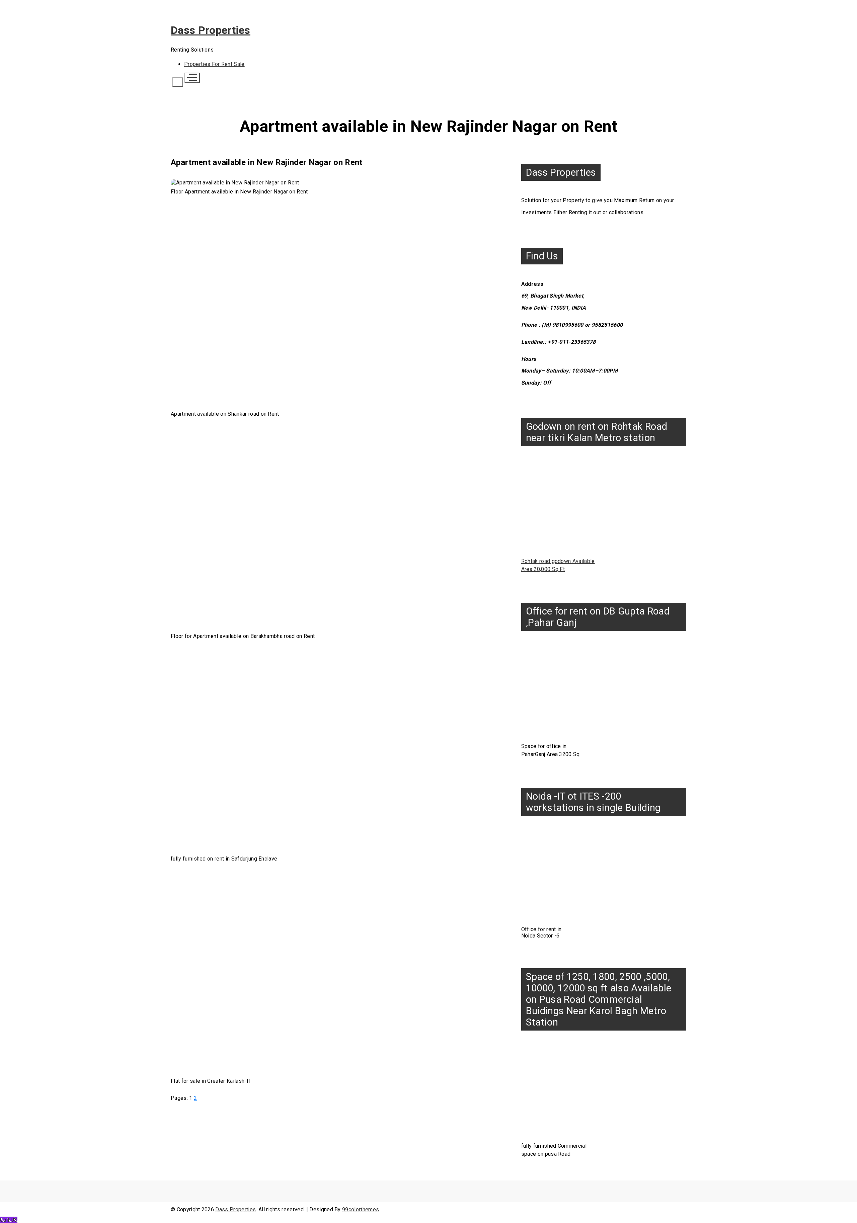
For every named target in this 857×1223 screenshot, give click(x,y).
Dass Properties (210, 30)
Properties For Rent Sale (214, 64)
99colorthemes (360, 1209)
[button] (177, 82)
